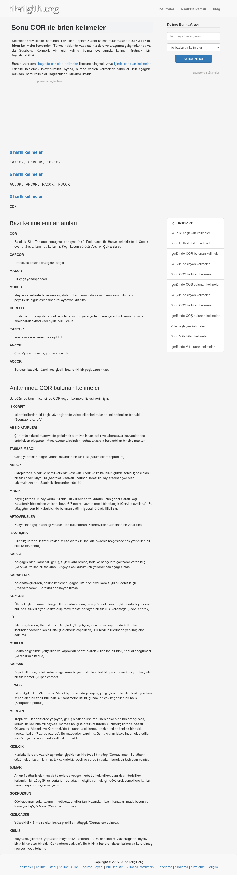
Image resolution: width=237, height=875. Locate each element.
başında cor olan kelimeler (58, 63)
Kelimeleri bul (193, 59)
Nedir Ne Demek (193, 9)
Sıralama (181, 867)
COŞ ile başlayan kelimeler (190, 295)
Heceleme (164, 867)
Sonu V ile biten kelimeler (189, 336)
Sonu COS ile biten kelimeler (191, 274)
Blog (216, 9)
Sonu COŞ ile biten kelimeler (191, 305)
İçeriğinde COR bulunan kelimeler (195, 253)
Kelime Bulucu (69, 867)
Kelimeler (166, 9)
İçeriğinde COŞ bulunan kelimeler (195, 315)
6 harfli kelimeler (26, 152)
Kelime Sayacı (92, 867)
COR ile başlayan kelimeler (190, 233)
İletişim (213, 867)
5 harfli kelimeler (26, 174)
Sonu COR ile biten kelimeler (192, 243)
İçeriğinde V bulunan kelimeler (193, 346)
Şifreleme (198, 867)
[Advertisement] (81, 112)
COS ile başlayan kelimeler (190, 264)
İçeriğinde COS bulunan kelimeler (195, 284)
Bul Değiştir (114, 867)
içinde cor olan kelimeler (132, 63)
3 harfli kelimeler (26, 196)
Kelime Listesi (46, 867)
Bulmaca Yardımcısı (140, 867)
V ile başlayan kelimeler (188, 326)
